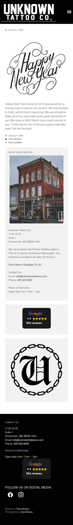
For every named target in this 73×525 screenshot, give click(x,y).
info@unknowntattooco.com (31, 276)
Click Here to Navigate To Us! (24, 264)
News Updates (15, 142)
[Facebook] (10, 494)
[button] (36, 318)
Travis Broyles (14, 138)
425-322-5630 (24, 280)
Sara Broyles (27, 511)
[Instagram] (21, 494)
